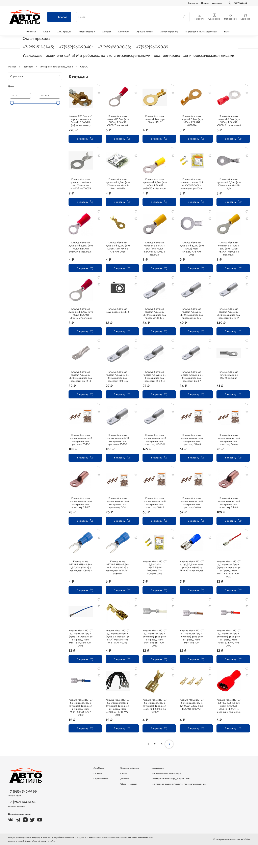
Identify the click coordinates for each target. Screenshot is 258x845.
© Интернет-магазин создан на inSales (231, 839)
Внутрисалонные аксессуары (201, 31)
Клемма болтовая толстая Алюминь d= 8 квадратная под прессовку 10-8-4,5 (117, 376)
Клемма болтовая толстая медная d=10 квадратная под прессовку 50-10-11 (155, 439)
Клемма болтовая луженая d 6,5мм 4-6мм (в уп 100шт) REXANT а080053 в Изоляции (154, 248)
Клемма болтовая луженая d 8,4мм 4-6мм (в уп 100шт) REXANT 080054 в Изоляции (228, 248)
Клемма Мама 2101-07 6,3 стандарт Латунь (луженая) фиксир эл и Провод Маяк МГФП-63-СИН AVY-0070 (81, 707)
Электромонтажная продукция (56, 66)
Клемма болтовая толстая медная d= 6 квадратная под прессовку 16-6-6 (229, 439)
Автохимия (123, 31)
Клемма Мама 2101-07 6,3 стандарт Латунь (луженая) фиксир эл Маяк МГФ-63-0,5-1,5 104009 (154, 706)
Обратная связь (101, 778)
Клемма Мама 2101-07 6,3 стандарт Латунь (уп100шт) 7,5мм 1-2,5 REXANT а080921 (192, 704)
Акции (46, 31)
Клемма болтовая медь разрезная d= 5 (117, 310)
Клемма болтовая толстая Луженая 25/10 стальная (229, 375)
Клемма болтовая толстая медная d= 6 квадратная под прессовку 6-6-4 (118, 502)
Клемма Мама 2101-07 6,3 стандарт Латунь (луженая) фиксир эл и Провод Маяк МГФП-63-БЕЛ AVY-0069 (154, 638)
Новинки (31, 31)
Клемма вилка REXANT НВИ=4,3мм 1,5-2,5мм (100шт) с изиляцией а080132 (80, 566)
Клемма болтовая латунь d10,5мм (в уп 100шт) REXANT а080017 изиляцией (118, 120)
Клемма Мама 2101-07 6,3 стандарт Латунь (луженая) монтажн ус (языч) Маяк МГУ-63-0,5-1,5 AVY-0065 (117, 636)
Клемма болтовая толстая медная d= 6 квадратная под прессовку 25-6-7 (81, 502)
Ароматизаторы (144, 31)
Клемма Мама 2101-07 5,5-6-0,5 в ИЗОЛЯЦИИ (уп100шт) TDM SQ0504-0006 (154, 567)
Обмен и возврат (128, 783)
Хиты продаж (64, 31)
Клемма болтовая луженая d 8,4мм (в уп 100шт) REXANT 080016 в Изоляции (81, 313)
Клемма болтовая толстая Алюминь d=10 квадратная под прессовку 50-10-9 (191, 313)
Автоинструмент (87, 31)
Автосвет (106, 31)
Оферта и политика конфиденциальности (170, 778)
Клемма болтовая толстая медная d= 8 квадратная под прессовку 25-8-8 (229, 502)
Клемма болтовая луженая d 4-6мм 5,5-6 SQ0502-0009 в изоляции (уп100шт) (191, 184)
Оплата (205, 3)
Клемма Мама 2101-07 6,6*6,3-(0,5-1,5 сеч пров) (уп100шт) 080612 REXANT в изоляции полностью (228, 706)
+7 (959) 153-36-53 (21, 801)
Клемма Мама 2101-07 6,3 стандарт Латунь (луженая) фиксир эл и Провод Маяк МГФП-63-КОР (192, 636)
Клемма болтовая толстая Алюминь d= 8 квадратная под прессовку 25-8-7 (192, 376)
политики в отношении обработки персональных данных (59, 837)
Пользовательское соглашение (166, 773)
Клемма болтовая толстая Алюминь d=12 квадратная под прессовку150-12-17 (228, 313)
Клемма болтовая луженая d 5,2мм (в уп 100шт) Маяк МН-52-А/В (229, 184)
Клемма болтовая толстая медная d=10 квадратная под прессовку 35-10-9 (117, 439)
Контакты (193, 3)
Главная (12, 66)
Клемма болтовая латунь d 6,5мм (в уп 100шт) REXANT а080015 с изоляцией (229, 120)
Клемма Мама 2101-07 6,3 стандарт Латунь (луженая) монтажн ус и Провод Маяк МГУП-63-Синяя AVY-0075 (81, 638)
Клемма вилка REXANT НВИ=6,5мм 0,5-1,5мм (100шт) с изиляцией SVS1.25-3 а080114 (118, 567)
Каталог (62, 17)
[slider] (12, 103)
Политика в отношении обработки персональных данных (178, 783)
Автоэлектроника (169, 31)
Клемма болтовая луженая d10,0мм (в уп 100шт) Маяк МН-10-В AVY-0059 (80, 184)
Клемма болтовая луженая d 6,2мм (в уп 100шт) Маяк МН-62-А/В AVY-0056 (118, 247)
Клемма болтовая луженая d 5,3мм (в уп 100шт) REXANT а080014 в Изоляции (81, 247)
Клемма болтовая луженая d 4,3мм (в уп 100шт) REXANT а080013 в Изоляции (155, 184)
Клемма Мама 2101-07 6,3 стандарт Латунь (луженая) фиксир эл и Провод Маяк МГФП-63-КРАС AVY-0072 (228, 638)
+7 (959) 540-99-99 (22, 791)
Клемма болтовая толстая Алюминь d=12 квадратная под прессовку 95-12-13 (80, 376)
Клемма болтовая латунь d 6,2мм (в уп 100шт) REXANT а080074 (192, 120)
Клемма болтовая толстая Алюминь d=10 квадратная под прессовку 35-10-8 (154, 313)
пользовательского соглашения (104, 837)
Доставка (217, 3)
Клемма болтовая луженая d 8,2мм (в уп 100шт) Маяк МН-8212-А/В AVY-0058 (192, 248)
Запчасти (28, 66)
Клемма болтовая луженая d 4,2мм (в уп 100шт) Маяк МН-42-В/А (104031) (118, 184)
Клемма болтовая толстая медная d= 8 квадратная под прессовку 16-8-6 (192, 502)
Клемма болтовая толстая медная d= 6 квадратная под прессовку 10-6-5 (192, 439)
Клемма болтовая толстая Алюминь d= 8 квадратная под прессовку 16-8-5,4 (155, 376)
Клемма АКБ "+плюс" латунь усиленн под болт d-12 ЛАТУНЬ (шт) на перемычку (81, 120)
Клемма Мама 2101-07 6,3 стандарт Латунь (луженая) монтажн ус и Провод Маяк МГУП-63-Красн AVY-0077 (228, 569)
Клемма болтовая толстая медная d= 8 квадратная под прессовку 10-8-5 (155, 502)
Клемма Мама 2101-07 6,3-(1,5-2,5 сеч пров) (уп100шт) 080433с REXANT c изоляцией (192, 566)
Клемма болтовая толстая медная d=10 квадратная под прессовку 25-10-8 (81, 439)
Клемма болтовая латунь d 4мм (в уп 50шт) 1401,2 (154, 119)
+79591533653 (239, 2)
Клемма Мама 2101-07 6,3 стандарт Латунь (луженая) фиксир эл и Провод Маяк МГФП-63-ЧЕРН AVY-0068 (117, 707)
